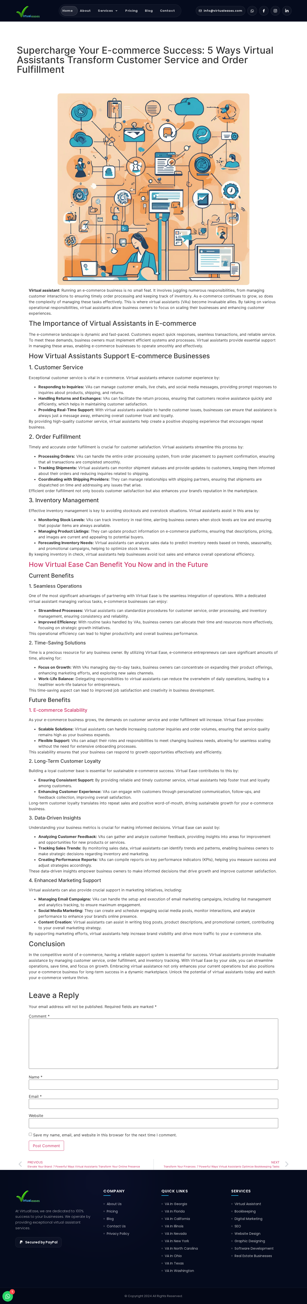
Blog (149, 10)
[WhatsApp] (252, 11)
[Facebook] (264, 11)
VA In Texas (174, 1263)
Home (67, 10)
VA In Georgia (176, 1204)
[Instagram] (275, 11)
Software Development (254, 1248)
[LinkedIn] (287, 11)
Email (35, 1096)
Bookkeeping (245, 1211)
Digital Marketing (248, 1218)
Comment (39, 1016)
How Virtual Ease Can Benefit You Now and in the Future (118, 564)
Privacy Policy (118, 1233)
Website (36, 1115)
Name (35, 1077)
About (85, 10)
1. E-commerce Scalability (58, 710)
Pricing (131, 10)
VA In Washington (179, 1270)
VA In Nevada (176, 1233)
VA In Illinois (174, 1226)
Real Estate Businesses (253, 1255)
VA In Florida (175, 1211)
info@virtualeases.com (223, 11)
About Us (114, 1204)
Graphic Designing (250, 1241)
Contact (167, 10)
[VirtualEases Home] (29, 10)
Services (105, 10)
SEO (238, 1226)
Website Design (247, 1233)
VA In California (177, 1218)
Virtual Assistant (248, 1204)
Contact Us (116, 1226)
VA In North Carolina (181, 1248)
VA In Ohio (173, 1255)
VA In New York (177, 1241)
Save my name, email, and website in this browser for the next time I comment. (105, 1135)
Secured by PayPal (41, 1242)
